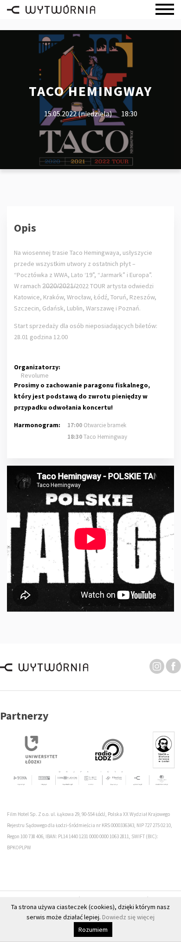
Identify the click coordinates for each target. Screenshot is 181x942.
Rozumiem (93, 929)
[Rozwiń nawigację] (165, 9)
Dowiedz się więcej (128, 917)
